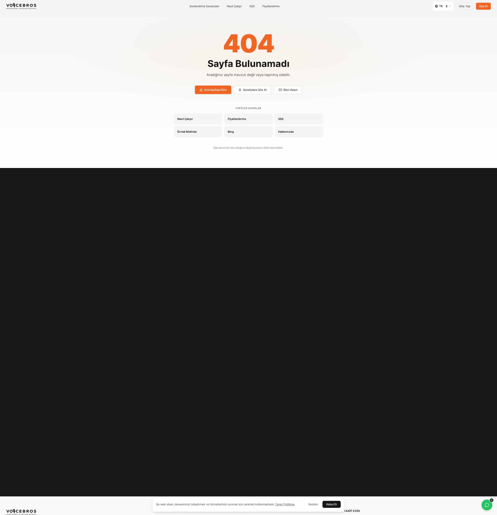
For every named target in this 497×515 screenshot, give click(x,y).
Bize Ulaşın (290, 89)
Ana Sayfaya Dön (215, 89)
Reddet (313, 504)
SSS (252, 6)
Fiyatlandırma (271, 6)
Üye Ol (483, 6)
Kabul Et (331, 504)
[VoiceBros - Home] (21, 6)
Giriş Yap (464, 6)
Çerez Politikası (285, 504)
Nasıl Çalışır (234, 6)
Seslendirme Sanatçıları (204, 6)
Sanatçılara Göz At (255, 89)
